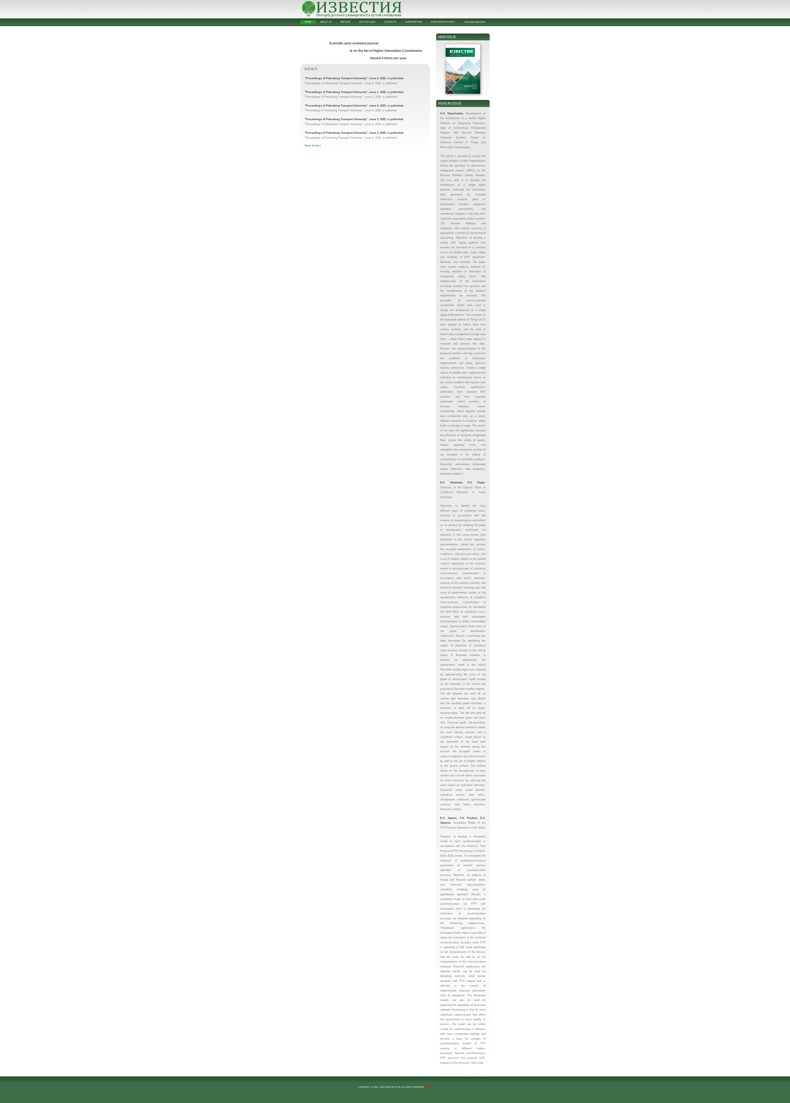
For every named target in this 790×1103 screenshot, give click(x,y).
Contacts (390, 22)
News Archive (312, 145)
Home (307, 22)
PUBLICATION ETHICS (443, 22)
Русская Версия (475, 22)
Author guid (367, 22)
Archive (345, 22)
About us (326, 22)
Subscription (413, 22)
